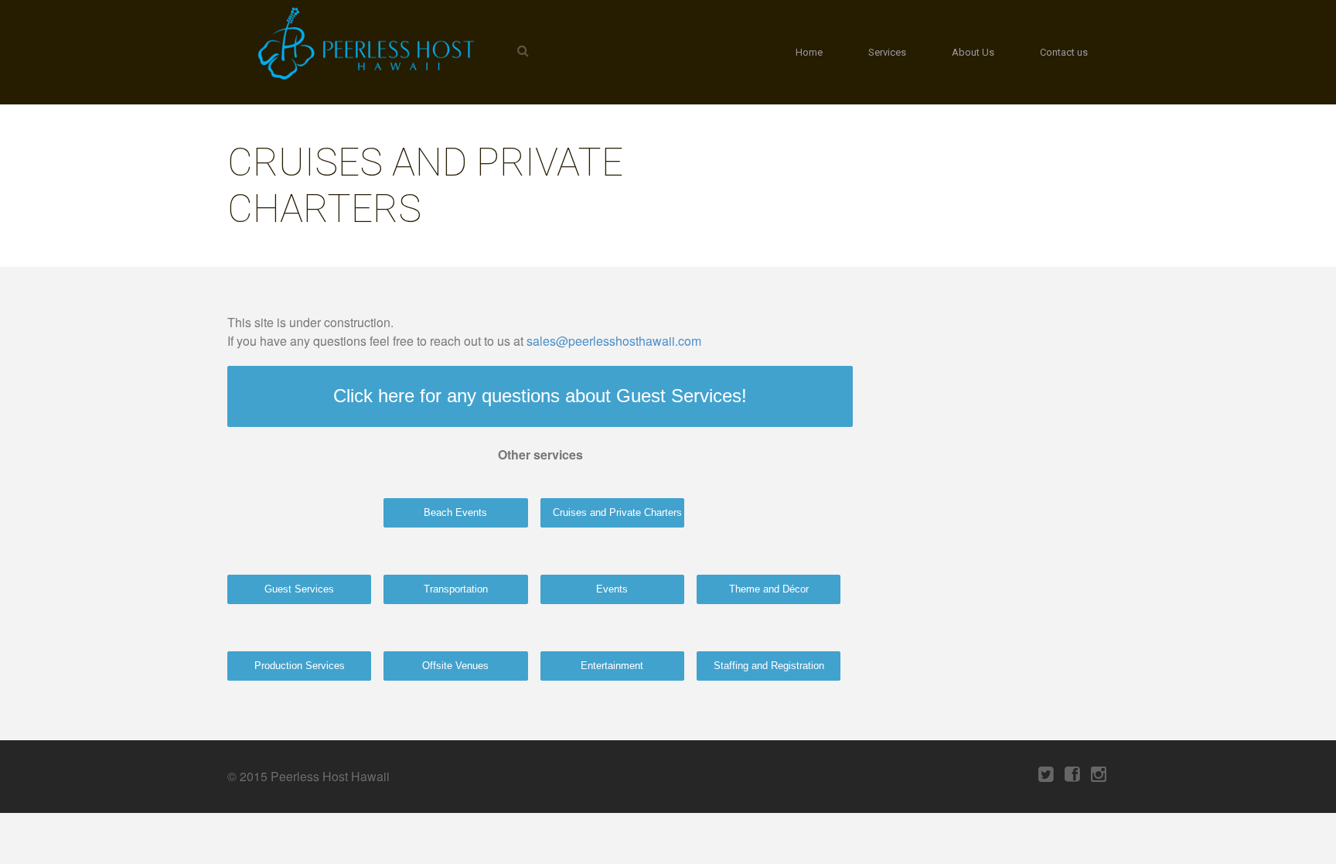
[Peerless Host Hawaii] (362, 43)
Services (887, 52)
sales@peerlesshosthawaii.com (614, 341)
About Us (973, 52)
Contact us (1064, 52)
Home (809, 52)
